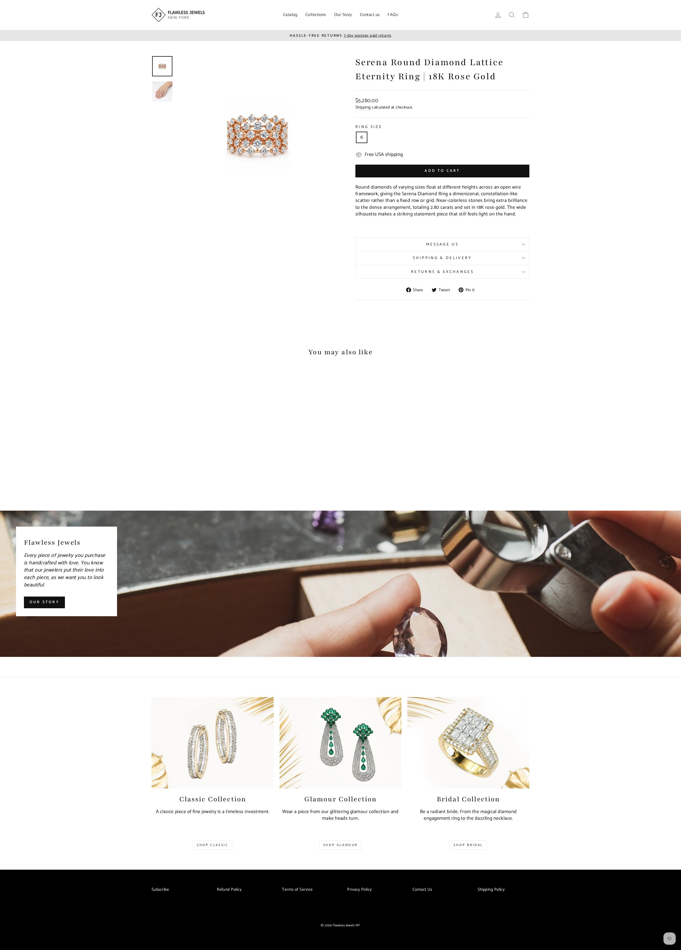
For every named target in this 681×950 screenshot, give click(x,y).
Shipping (363, 107)
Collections (315, 14)
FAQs (393, 14)
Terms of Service (297, 889)
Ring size (368, 127)
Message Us (442, 244)
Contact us (370, 14)
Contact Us (422, 889)
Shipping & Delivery (442, 258)
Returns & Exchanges (442, 272)
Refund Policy (229, 889)
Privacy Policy (359, 889)
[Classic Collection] (213, 743)
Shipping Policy (491, 889)
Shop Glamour (340, 845)
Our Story (343, 14)
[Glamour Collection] (341, 743)
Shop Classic (212, 845)
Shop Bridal (468, 845)
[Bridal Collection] (468, 743)
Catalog (290, 14)
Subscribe (160, 889)
